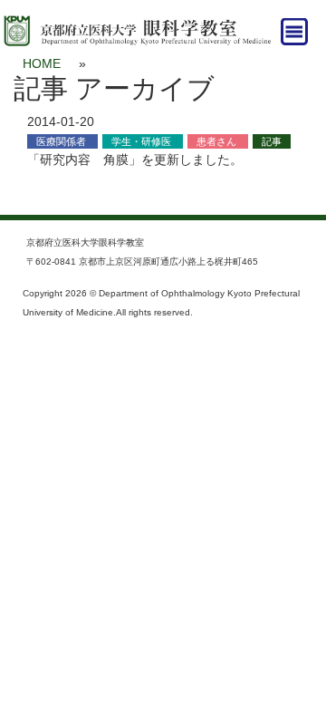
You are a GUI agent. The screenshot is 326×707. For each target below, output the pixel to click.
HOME (42, 63)
